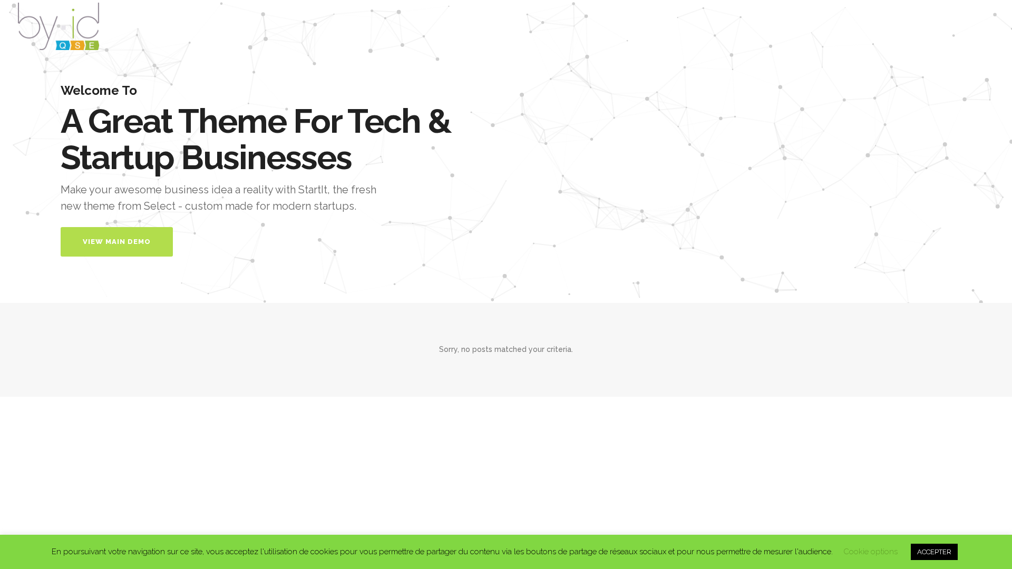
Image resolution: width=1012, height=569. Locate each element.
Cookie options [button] (870, 551)
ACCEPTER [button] (934, 552)
